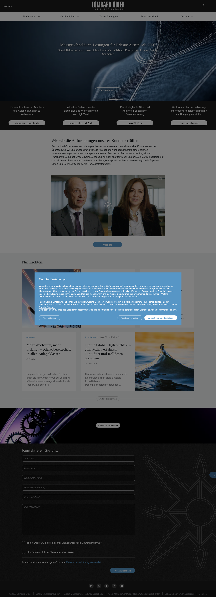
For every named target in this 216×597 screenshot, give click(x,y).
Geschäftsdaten (131, 296)
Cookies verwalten (129, 318)
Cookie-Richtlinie (47, 306)
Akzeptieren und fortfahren (160, 318)
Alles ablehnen (49, 318)
